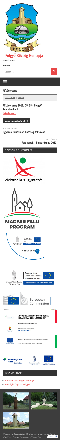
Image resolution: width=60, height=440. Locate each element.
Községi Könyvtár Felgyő (17, 384)
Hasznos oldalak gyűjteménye (19, 380)
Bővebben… (9, 113)
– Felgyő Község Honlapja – (24, 55)
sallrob (21, 97)
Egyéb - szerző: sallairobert (16, 120)
